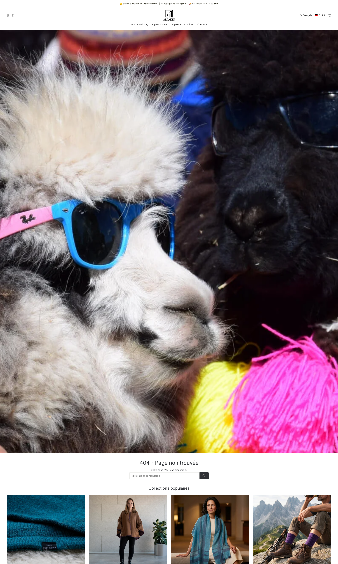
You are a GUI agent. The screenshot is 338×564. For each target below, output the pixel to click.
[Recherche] (204, 475)
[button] (139, 24)
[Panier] (330, 15)
